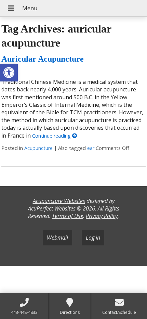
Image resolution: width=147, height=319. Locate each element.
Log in (93, 237)
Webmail (57, 237)
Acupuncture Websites (59, 201)
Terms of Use (67, 216)
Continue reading (52, 135)
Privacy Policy (102, 216)
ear (90, 148)
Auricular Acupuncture (42, 58)
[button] (9, 72)
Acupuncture (38, 148)
